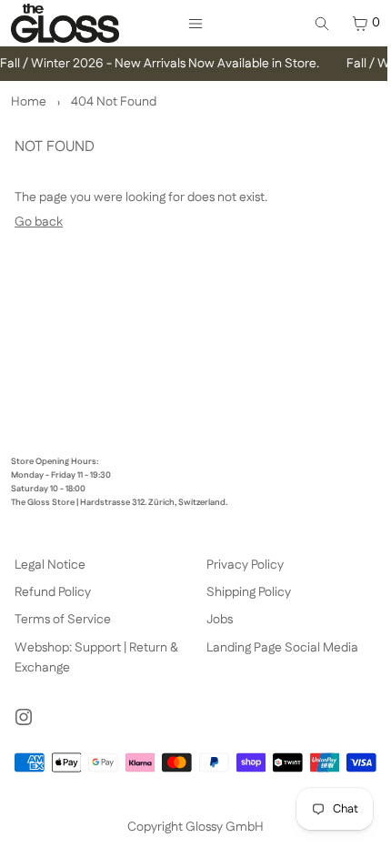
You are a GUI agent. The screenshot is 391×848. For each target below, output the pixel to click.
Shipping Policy (248, 592)
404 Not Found (113, 102)
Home (28, 102)
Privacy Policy (245, 565)
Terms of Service (63, 620)
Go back (39, 222)
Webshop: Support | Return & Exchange (96, 658)
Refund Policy (53, 592)
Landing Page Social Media (282, 648)
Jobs (219, 620)
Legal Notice (50, 565)
